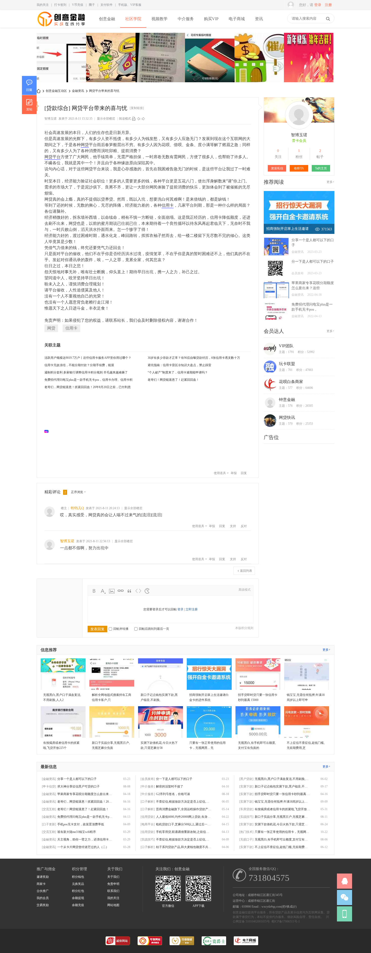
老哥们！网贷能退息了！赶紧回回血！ (173, 380)
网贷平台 (52, 156)
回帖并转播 (120, 629)
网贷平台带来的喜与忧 (104, 91)
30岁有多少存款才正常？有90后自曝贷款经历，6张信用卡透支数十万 (194, 358)
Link (120, 591)
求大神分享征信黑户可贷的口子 (78, 786)
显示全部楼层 (106, 118)
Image (112, 591)
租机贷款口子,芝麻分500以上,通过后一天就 (183, 824)
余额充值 (78, 905)
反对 (244, 526)
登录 (317, 5)
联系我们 (113, 891)
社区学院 (133, 19)
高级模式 (244, 589)
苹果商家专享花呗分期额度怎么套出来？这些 (85, 794)
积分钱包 (78, 877)
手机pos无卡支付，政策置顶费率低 (80, 824)
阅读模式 (125, 118)
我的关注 (43, 5)
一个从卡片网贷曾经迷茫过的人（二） (83, 847)
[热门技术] (246, 832)
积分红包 (78, 891)
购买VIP (211, 19)
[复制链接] (137, 108)
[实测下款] (246, 786)
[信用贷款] (148, 817)
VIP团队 (286, 346)
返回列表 (246, 571)
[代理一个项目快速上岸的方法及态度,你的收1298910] (308, 58)
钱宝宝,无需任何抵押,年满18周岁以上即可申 (282, 801)
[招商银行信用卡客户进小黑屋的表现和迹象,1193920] (61, 58)
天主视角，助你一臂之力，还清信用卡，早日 (85, 839)
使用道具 (220, 473)
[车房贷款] (246, 809)
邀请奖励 (43, 877)
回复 (244, 473)
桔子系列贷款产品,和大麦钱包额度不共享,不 (183, 847)
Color (103, 591)
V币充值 (77, 5)
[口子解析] (148, 801)
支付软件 (106, 5)
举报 (234, 473)
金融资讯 (78, 91)
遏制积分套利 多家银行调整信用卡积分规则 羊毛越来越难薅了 (86, 372)
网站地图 (113, 905)
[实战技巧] (148, 839)
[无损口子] (246, 839)
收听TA (299, 168)
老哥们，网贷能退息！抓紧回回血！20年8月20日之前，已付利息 (87, 387)
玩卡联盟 (287, 364)
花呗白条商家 (291, 381)
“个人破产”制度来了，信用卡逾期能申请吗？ (178, 372)
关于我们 (113, 877)
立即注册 (192, 609)
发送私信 (277, 168)
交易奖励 (43, 905)
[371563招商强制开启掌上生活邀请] (299, 233)
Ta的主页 (321, 168)
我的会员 (43, 898)
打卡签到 (60, 5)
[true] (328, 18)
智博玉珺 (50, 118)
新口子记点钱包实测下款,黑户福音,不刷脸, (282, 786)
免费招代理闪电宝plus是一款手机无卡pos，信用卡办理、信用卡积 (88, 380)
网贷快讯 (287, 417)
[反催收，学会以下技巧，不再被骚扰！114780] (259, 58)
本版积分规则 (244, 628)
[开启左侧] (38, 106)
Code (138, 591)
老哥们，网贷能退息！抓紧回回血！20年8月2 (85, 801)
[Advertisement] (150, 431)
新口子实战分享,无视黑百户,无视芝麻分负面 (282, 817)
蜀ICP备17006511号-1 (285, 921)
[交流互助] (49, 809)
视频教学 (159, 19)
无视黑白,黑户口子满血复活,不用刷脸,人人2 (282, 779)
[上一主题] (139, 118)
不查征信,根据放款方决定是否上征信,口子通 (183, 801)
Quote (129, 591)
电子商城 (237, 19)
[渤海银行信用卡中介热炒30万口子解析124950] (160, 58)
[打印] (134, 118)
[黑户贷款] (246, 779)
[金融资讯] (49, 779)
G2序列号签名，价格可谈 (173, 794)
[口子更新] (49, 824)
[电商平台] (148, 824)
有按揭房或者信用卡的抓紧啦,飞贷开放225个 (282, 809)
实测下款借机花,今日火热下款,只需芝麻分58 (282, 824)
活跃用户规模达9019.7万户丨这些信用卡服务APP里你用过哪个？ (87, 358)
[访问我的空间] (299, 128)
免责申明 (113, 884)
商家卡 (41, 884)
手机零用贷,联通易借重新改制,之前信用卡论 (183, 832)
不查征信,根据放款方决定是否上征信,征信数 (183, 839)
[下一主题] (143, 118)
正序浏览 (77, 492)
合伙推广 (43, 891)
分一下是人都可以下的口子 (313, 261)
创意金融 (107, 19)
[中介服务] (148, 786)
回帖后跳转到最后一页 (154, 629)
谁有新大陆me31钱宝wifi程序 (76, 832)
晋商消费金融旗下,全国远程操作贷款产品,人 (183, 809)
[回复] (29, 85)
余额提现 (78, 898)
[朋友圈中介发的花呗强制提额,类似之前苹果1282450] (209, 58)
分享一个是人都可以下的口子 (77, 779)
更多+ (330, 182)
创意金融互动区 (56, 91)
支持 (233, 526)
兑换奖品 (78, 884)
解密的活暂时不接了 (169, 786)
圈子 (92, 5)
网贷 (85, 144)
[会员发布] (148, 779)
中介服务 (186, 19)
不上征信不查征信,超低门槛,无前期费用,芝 (282, 847)
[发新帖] (29, 104)
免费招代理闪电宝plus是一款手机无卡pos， (85, 817)
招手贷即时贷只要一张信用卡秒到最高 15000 (282, 794)
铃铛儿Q (77, 508)
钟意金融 (287, 399)
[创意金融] (61, 27)
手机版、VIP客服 (129, 5)
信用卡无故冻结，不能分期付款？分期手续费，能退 (79, 365)
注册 (328, 5)
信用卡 (168, 205)
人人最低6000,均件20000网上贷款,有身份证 (183, 817)
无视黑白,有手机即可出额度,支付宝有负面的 (282, 839)
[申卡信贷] (49, 786)
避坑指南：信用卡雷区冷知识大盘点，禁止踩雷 (179, 365)
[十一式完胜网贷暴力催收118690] (111, 58)
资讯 (259, 19)
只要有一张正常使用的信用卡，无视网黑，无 (282, 832)
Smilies (147, 591)
